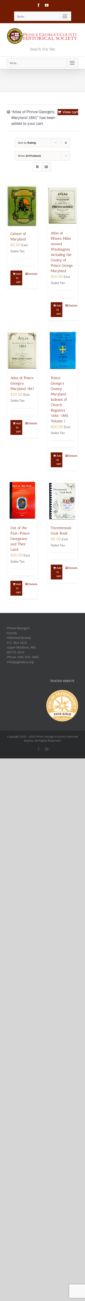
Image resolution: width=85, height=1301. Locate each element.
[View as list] (46, 167)
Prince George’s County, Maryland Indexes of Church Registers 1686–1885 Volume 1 (59, 399)
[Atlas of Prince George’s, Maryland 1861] (22, 350)
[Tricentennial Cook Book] (62, 500)
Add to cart (18, 278)
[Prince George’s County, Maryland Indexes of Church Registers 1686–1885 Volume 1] (62, 350)
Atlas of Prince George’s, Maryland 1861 (22, 383)
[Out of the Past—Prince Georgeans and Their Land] (22, 500)
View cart (70, 112)
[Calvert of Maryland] (22, 206)
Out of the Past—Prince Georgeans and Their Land (20, 539)
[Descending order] (65, 142)
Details (31, 273)
